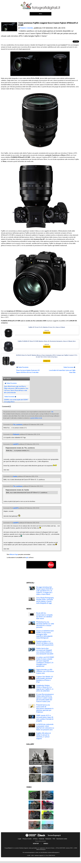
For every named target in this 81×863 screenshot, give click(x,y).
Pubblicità (41, 839)
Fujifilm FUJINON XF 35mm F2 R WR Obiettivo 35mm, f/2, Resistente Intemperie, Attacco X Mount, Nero (47, 341)
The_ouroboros (17, 424)
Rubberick (16, 434)
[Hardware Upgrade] (31, 837)
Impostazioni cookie (61, 839)
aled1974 (15, 444)
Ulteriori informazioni (40, 849)
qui (27, 557)
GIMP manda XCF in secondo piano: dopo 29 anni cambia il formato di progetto (44, 718)
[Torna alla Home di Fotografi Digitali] (40, 9)
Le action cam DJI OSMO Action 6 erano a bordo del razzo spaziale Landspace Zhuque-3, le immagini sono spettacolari (45, 661)
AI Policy (35, 839)
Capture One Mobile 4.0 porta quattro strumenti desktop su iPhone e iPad (44, 679)
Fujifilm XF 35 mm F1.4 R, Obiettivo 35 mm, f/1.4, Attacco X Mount (46, 327)
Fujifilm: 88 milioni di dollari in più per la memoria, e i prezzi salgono (43, 735)
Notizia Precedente (23, 367)
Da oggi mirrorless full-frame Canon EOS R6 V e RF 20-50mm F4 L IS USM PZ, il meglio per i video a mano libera (44, 590)
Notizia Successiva (69, 367)
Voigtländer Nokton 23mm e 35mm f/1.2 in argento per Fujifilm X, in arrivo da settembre (44, 688)
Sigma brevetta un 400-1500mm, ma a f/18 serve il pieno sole (45, 671)
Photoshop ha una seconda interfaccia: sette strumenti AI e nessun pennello (45, 624)
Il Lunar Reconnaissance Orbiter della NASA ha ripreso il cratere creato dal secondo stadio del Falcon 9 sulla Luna (45, 697)
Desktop (36, 843)
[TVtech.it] (41, 837)
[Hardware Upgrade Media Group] (54, 837)
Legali (19, 839)
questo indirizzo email (36, 418)
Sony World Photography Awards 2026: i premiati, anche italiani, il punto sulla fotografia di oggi (45, 600)
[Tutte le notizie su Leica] (41, 568)
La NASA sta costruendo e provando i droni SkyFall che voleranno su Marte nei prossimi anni (45, 727)
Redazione (48, 839)
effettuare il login (13, 554)
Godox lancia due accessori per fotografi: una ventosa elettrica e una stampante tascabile (44, 651)
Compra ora (47, 332)
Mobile (46, 843)
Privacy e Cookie (27, 839)
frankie (15, 476)
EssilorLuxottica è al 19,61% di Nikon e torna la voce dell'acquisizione (44, 643)
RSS (54, 839)
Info (52, 412)
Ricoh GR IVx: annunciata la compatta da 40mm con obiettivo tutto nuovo (44, 615)
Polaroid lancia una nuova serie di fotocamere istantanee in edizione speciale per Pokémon (44, 708)
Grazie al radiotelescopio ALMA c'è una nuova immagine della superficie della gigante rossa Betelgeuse (45, 634)
